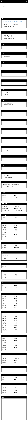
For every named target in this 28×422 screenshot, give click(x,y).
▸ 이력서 (4, 323)
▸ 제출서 (4, 342)
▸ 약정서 (4, 316)
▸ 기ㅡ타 (4, 238)
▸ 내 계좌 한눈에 (5, 206)
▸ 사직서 (15, 296)
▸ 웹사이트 (16, 195)
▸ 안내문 (4, 315)
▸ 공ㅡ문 (15, 232)
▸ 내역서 (15, 245)
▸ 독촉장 (4, 258)
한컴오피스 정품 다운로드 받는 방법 (11, 26)
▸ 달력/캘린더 (5, 255)
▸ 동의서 (15, 258)
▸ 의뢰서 (15, 322)
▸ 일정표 (15, 327)
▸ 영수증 (4, 318)
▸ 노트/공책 (16, 247)
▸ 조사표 (15, 342)
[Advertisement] (14, 12)
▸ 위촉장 (15, 320)
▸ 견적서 (4, 227)
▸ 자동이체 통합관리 (6, 210)
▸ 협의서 (4, 389)
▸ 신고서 (15, 305)
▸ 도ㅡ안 (15, 257)
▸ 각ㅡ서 (4, 225)
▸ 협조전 (15, 389)
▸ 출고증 (4, 362)
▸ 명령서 (15, 274)
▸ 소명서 (4, 302)
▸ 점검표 (15, 338)
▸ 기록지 (4, 236)
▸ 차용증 (4, 357)
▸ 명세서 (15, 276)
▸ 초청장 (4, 360)
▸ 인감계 (4, 325)
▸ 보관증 (15, 287)
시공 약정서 (6, 92)
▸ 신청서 (4, 307)
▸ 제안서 (15, 340)
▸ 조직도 (4, 344)
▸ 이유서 (15, 323)
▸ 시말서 (4, 305)
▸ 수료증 (4, 303)
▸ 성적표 (4, 300)
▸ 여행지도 (16, 197)
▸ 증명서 (4, 345)
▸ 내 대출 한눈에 (17, 206)
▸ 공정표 (4, 234)
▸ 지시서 (4, 347)
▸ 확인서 (15, 390)
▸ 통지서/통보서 (17, 370)
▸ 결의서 (15, 227)
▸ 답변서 (15, 255)
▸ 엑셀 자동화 (5, 331)
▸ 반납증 (4, 285)
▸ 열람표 (15, 316)
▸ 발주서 (15, 285)
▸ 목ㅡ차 (4, 277)
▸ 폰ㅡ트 (15, 379)
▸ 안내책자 (16, 315)
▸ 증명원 (15, 345)
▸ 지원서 (15, 347)
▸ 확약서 (4, 390)
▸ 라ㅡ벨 (4, 266)
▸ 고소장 (4, 232)
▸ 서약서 (15, 298)
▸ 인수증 (15, 325)
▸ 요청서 (15, 318)
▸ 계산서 (15, 229)
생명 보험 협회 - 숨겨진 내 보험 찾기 (11, 184)
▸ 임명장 (15, 329)
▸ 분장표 (15, 289)
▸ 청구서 (4, 358)
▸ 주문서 (15, 344)
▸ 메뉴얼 (4, 274)
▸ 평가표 (4, 379)
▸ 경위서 (4, 229)
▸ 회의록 (15, 392)
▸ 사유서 (4, 296)
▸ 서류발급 (16, 307)
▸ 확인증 (4, 392)
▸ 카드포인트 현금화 (18, 210)
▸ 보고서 (4, 287)
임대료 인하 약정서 (8, 103)
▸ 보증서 (4, 289)
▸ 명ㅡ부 (4, 276)
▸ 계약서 (4, 231)
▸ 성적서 (15, 300)
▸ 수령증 (15, 302)
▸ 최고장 (15, 360)
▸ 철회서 (15, 357)
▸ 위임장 (4, 320)
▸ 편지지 (15, 377)
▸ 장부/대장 (5, 338)
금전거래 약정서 (7, 35)
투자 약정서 (6, 150)
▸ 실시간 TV (16, 199)
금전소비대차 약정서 (8, 38)
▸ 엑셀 (15, 218)
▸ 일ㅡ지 (4, 329)
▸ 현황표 (15, 387)
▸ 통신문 (4, 370)
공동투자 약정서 (7, 36)
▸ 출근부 (15, 362)
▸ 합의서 (4, 387)
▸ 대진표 (4, 257)
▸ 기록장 (15, 234)
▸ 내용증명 (4, 247)
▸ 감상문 (15, 225)
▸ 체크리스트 (16, 358)
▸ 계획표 (15, 231)
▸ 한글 (4, 218)
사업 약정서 (6, 94)
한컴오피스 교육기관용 (8, 177)
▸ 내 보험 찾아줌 (5, 208)
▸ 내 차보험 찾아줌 (17, 208)
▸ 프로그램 (4, 197)
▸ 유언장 (4, 322)
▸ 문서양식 (4, 195)
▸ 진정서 (4, 349)
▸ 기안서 (15, 236)
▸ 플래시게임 (5, 199)
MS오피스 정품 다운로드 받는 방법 (11, 24)
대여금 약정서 (7, 56)
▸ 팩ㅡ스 (4, 377)
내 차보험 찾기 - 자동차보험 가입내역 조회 (12, 186)
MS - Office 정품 (7, 175)
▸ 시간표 (15, 303)
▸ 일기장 (4, 327)
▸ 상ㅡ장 (4, 298)
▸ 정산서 (4, 340)
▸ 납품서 (4, 245)
